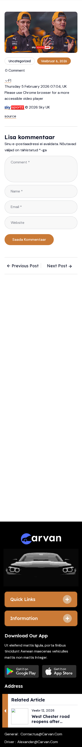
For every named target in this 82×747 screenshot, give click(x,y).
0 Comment (15, 70)
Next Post (57, 265)
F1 (9, 80)
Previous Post (25, 265)
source (10, 116)
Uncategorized (19, 61)
